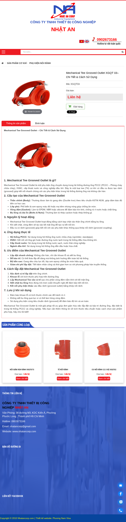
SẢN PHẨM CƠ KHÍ (17, 63)
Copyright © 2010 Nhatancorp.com (17, 518)
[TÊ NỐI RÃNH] (63, 349)
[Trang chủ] (3, 63)
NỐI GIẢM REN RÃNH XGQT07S (22, 369)
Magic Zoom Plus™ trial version (14, 72)
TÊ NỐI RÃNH (63, 369)
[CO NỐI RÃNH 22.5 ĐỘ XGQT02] (104, 349)
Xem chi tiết (22, 378)
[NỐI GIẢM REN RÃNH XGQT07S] (22, 349)
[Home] (63, 11)
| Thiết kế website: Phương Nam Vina (52, 518)
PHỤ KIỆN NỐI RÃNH (40, 63)
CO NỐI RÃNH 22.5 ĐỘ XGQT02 (104, 369)
